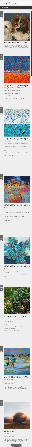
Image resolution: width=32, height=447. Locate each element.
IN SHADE (9, 431)
